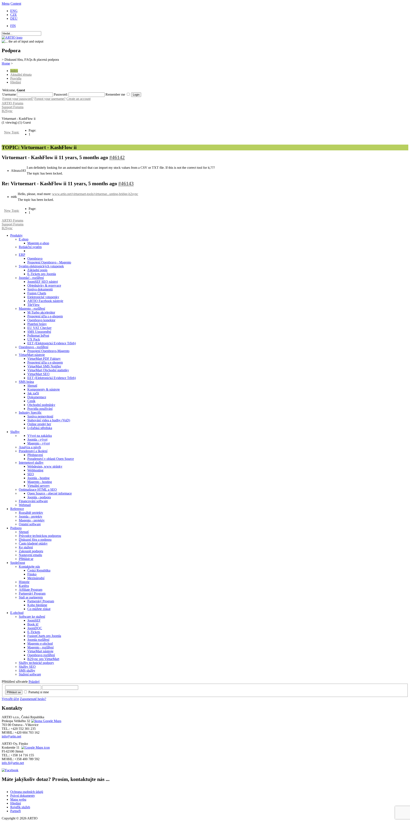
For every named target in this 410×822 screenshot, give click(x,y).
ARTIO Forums (12, 103)
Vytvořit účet (10, 699)
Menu (6, 3)
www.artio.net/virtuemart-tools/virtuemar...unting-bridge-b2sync (95, 194)
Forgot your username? (50, 99)
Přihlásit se (14, 692)
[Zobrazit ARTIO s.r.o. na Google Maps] (45, 721)
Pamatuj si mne (38, 692)
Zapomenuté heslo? (33, 699)
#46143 (126, 183)
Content (15, 3)
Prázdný (34, 681)
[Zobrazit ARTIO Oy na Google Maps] (35, 747)
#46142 (117, 157)
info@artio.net (11, 736)
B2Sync (7, 111)
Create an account (78, 99)
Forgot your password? (18, 99)
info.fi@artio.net (13, 763)
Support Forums (12, 107)
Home (6, 63)
